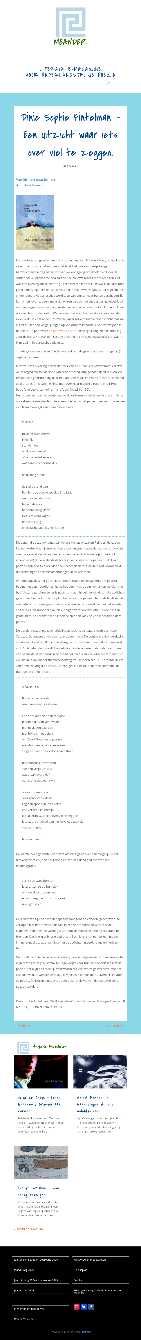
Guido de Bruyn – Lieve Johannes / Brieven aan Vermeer (39, 1104)
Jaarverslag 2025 (24, 1270)
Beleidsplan (80, 1270)
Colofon (78, 1280)
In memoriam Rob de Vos (29, 1308)
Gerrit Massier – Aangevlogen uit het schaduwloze (95, 1104)
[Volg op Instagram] (76, 1307)
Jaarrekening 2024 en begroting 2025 (36, 1280)
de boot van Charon (62, 331)
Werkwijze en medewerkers (90, 1259)
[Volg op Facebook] (91, 1307)
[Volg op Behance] (84, 1307)
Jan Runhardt (83, 1332)
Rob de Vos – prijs (25, 1319)
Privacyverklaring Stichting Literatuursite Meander (97, 1292)
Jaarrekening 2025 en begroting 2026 (36, 1259)
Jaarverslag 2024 (24, 1290)
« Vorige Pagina (29, 1229)
